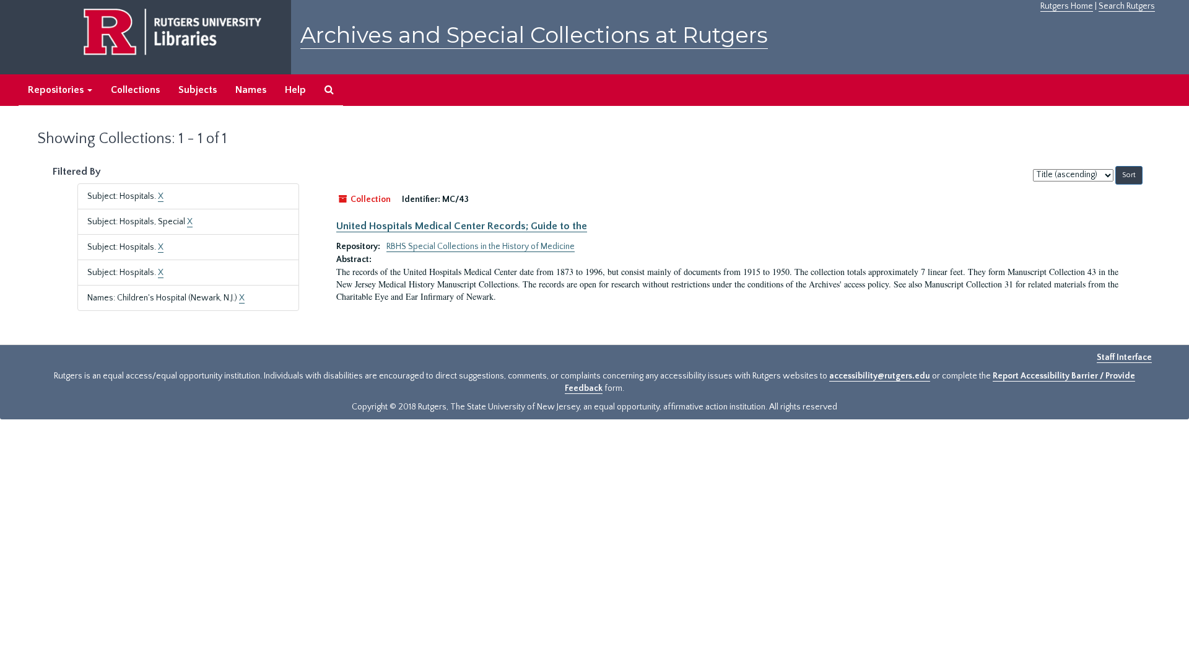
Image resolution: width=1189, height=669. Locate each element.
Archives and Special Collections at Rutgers (534, 35)
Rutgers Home (1066, 6)
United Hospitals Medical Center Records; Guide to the (461, 226)
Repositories (57, 89)
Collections (135, 89)
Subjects (197, 89)
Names (250, 89)
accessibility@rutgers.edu (879, 376)
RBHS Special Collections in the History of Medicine (480, 246)
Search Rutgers (1127, 6)
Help (295, 89)
